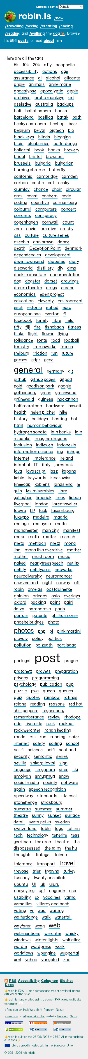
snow (64, 776)
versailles (23, 904)
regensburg (53, 711)
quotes (33, 698)
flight (33, 334)
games (20, 360)
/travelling (14, 26)
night (47, 583)
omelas (35, 589)
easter (67, 288)
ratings (70, 698)
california (23, 176)
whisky (72, 934)
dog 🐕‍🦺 (59, 33)
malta (61, 524)
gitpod (66, 380)
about (49, 41)
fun (54, 353)
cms (18, 196)
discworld (23, 268)
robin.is (34, 16)
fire (37, 327)
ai (40, 78)
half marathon (28, 406)
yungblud (50, 960)
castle (38, 183)
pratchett (23, 671)
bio (71, 130)
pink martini (69, 631)
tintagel (43, 855)
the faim (52, 848)
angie (19, 85)
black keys (24, 137)
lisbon (75, 498)
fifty (17, 327)
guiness (45, 399)
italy (46, 465)
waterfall (63, 917)
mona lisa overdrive (44, 550)
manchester (26, 530)
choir (57, 189)
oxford (20, 602)
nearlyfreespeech (46, 563)
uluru (54, 884)
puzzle (20, 691)
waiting (57, 911)
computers (46, 209)
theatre (62, 842)
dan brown (43, 242)
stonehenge (25, 802)
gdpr (35, 360)
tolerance (23, 864)
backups (65, 104)
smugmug (45, 776)
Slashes (66, 981)
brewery (71, 150)
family (42, 321)
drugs (51, 288)
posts (23, 41)
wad (42, 911)
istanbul (22, 465)
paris (60, 609)
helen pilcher (42, 412)
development (58, 255)
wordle (20, 947)
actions (49, 72)
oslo (55, 596)
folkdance (23, 340)
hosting (59, 419)
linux (60, 498)
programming (45, 678)
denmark (73, 248)
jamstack (63, 465)
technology (37, 835)
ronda (19, 737)
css (17, 235)
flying (63, 334)
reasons (57, 704)
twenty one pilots (50, 878)
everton (52, 314)
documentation (65, 275)
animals (37, 85)
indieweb (44, 445)
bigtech (56, 130)
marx (19, 537)
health (20, 412)
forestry (21, 347)
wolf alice (72, 940)
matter (49, 537)
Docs (9, 985)
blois (18, 144)
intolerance (44, 458)
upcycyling (24, 891)
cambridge (47, 176)
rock (50, 724)
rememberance (29, 717)
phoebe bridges (29, 622)
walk (46, 917)
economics (25, 294)
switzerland (25, 829)
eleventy (46, 301)
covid (31, 229)
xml (17, 960)
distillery (45, 268)
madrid (60, 517)
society (50, 783)
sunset (54, 815)
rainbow (52, 698)
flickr (19, 334)
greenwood (65, 393)
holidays (40, 419)
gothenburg (25, 393)
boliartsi (22, 150)
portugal (22, 661)
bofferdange (65, 144)
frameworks (44, 347)
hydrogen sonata (30, 432)
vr (32, 911)
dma (71, 268)
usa (72, 891)
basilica (45, 117)
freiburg (21, 353)
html (18, 426)
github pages (43, 380)
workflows (23, 953)
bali (17, 111)
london (41, 504)
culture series (56, 235)
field (69, 321)
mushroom (43, 557)
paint (55, 602)
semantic (43, 757)
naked (20, 563)
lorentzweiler (64, 504)
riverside (33, 724)
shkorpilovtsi (42, 763)
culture (32, 235)
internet (21, 458)
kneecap (22, 484)
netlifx (73, 563)
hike (63, 412)
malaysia (42, 524)
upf (42, 891)
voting (20, 911)
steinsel (69, 796)
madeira (41, 517)
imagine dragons (51, 439)
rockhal (66, 724)
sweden (62, 822)
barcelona (24, 117)
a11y (48, 65)
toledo (61, 855)
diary (74, 262)
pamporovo (39, 609)
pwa (35, 691)
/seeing (31, 26)
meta (19, 543)
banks (61, 111)
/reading (12, 33)
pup (70, 684)
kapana (69, 471)
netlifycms (40, 570)
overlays (72, 596)
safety (39, 744)
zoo (66, 960)
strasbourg (51, 802)
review (54, 717)
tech (18, 835)
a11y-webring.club (34, 1016)
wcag (40, 926)
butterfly (57, 170)
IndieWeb (29, 1009)
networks (63, 570)
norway (63, 583)
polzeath (44, 645)
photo (53, 622)
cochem (50, 196)
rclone (20, 704)
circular (73, 189)
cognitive (40, 203)
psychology (25, 684)
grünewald (24, 399)
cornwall (50, 222)
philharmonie (64, 616)
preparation (66, 671)
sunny (38, 815)
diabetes (56, 262)
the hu (71, 848)
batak (62, 117)
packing (38, 602)
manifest (71, 530)
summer (43, 809)
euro (67, 308)
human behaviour (44, 426)
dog (17, 281)
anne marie (60, 85)
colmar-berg (65, 203)
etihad (52, 308)
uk (42, 884)
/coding (66, 26)
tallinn (73, 829)
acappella (65, 65)
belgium (22, 130)
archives (22, 98)
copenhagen (26, 222)
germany (55, 371)
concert (68, 209)
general (28, 370)
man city (50, 530)
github (20, 380)
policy (37, 639)
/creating (48, 26)
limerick (43, 498)
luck (43, 511)
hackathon (67, 399)
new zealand (26, 583)
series (62, 757)
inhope (73, 452)
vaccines (51, 897)
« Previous (11, 1009)
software (69, 783)
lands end (63, 484)
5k (16, 65)
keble (19, 478)
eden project (52, 294)
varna (70, 897)
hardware (55, 406)
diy (60, 268)
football (71, 340)
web (54, 925)
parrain (21, 616)
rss (33, 737)
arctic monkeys (49, 98)
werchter (52, 934)
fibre (56, 321)
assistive (22, 104)
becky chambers (30, 124)
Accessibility (28, 981)
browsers (55, 157)
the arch (43, 842)
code (66, 196)
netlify (20, 570)
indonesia (66, 445)
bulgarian (64, 163)
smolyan (22, 776)
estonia (34, 308)
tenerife (59, 835)
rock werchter (27, 730)
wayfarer (22, 926)
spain (19, 789)
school (72, 744)
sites (63, 770)
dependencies (27, 255)
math (33, 537)
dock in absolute (30, 275)
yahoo (31, 960)
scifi (51, 750)
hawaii (74, 406)
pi (51, 631)
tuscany (22, 878)
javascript (36, 471)
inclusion (23, 445)
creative (48, 229)
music (64, 557)
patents (39, 616)
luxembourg (62, 511)
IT (36, 465)
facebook (23, 321)
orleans (40, 596)
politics (54, 639)
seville (20, 763)
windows (22, 940)
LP (32, 511)
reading (37, 704)
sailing (55, 744)
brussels (22, 163)
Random (49, 1009)
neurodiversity (28, 576)
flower (47, 334)
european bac (27, 314)
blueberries (38, 144)
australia (44, 104)
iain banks (61, 432)
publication (51, 684)
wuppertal (69, 953)
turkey (69, 871)
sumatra (22, 809)
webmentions (27, 934)
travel (67, 863)
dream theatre (28, 288)
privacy (21, 678)
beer (73, 124)
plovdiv (21, 639)
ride (17, 724)
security (22, 757)
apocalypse (25, 91)
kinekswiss (61, 478)
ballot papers (38, 111)
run (43, 737)
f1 (64, 314)
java (18, 471)
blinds (44, 137)
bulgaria (43, 163)
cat (51, 183)
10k (26, 65)
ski (75, 770)
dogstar (32, 281)
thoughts (23, 855)
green (45, 393)
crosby (66, 229)
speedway (23, 796)
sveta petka (40, 822)
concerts (22, 216)
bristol (35, 157)
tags (59, 829)
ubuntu (21, 884)
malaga (21, 524)
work (60, 947)
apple (72, 91)
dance (63, 242)
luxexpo (21, 517)
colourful (22, 209)
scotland (67, 750)
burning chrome (29, 170)
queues (66, 691)
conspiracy (46, 216)
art (71, 98)
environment (70, 301)
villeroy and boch (53, 904)
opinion (21, 596)
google (64, 386)
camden (70, 176)
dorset (50, 281)
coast (32, 196)
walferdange (26, 917)
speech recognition (47, 789)
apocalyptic (51, 91)
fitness (74, 327)
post (47, 658)
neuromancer (59, 576)
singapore (45, 770)
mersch (67, 537)
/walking (37, 33)
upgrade (57, 891)
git (70, 371)
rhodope (72, 717)
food (55, 340)
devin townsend (29, 262)
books (54, 150)
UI (34, 884)
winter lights (46, 940)
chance (41, 189)
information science (33, 452)
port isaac (66, 645)
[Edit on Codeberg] (20, 1004)
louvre (20, 511)
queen (49, 691)
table (46, 829)
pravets (43, 671)
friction (40, 353)
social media (26, 783)
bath (76, 117)
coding (20, 203)
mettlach (37, 543)
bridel (19, 157)
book (39, 150)
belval (39, 130)
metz (55, 543)
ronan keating (57, 730)
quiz (18, 698)
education (24, 301)
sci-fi (19, 750)
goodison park (40, 386)
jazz (54, 471)
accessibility (26, 72)
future (67, 353)
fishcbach (54, 327)
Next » (60, 1009)
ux (37, 897)
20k (36, 65)
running (57, 737)
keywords (37, 478)
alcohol (53, 78)
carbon (21, 183)
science (35, 750)
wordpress (41, 947)
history (21, 419)
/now (58, 18)
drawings (70, 281)
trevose (21, 871)
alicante (72, 78)
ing (60, 452)
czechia (21, 242)
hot (74, 419)
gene (48, 360)
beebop (57, 124)
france (66, 347)
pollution (22, 645)
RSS (12, 981)
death (19, 248)
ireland (66, 458)
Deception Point (45, 248)
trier (36, 871)
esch (18, 308)
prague (71, 661)
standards (47, 796)
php (41, 631)
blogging (62, 137)
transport (46, 864)
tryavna (52, 871)
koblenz (42, 484)
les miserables (40, 491)
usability (22, 897)
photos (24, 631)
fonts (42, 340)
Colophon (49, 981)
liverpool (22, 504)
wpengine (46, 953)
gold (18, 386)
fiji (27, 327)
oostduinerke (59, 589)
